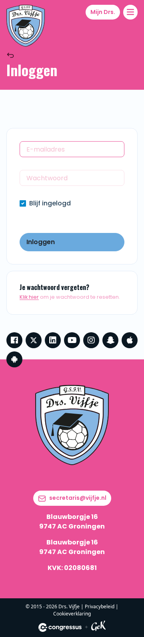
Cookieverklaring (72, 613)
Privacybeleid (99, 606)
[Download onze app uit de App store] (130, 340)
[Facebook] (14, 340)
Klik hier (29, 297)
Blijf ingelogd (50, 203)
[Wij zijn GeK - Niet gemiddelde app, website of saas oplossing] (98, 627)
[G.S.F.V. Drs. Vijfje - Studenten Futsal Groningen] (25, 26)
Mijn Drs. (102, 12)
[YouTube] (72, 340)
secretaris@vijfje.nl (77, 498)
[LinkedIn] (53, 340)
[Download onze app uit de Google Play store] (14, 359)
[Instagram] (91, 340)
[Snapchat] (110, 340)
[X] (34, 340)
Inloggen (40, 242)
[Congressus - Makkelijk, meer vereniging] (60, 627)
